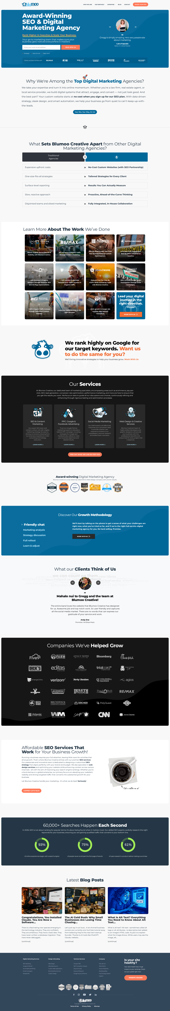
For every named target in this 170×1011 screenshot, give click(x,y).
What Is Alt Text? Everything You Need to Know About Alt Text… (127, 920)
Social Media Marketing (29, 968)
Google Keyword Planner (80, 973)
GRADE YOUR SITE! (140, 4)
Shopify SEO (26, 973)
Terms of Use (74, 1006)
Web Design (51, 963)
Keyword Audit (78, 968)
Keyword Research (79, 971)
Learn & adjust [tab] (31, 545)
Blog (119, 4)
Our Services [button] (99, 4)
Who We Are (87, 4)
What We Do (102, 966)
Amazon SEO (77, 963)
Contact (127, 4)
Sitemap (97, 1006)
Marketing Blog (103, 971)
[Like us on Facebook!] (73, 994)
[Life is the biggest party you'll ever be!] (79, 994)
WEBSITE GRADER (136, 978)
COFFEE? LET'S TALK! (31, 791)
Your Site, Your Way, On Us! (85, 112)
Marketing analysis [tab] (34, 529)
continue (26, 941)
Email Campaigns (27, 971)
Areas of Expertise (103, 968)
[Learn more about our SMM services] (99, 412)
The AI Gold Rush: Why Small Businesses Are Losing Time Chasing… (84, 920)
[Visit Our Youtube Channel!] (84, 994)
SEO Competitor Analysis (80, 966)
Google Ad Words (27, 966)
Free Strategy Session (104, 973)
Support (101, 976)
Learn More (37, 444)
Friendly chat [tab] (34, 524)
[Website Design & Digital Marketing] (31, 4)
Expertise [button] (110, 4)
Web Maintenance (53, 966)
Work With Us (70, 47)
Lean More (131, 444)
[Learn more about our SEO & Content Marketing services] (38, 412)
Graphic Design (52, 973)
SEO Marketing (27, 963)
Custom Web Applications (55, 968)
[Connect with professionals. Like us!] (96, 994)
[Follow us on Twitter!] (90, 994)
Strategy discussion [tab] (34, 535)
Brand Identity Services (54, 971)
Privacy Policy (86, 1006)
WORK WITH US (82, 536)
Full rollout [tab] (29, 540)
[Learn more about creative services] (130, 412)
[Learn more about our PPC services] (68, 412)
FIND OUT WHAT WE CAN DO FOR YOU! (85, 454)
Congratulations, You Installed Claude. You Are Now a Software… (42, 920)
